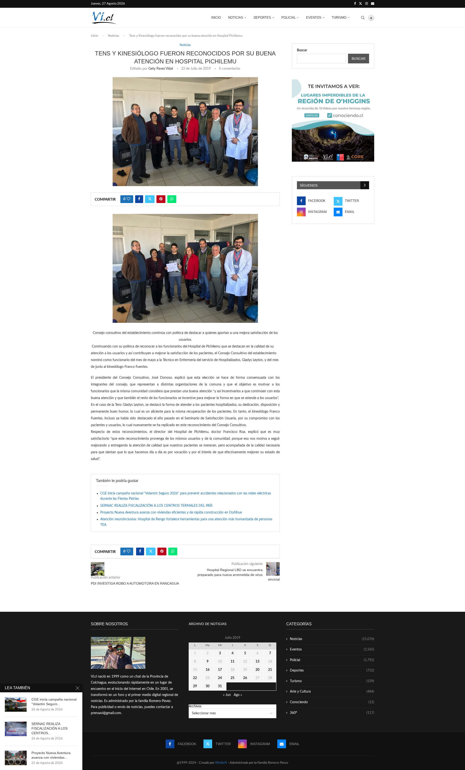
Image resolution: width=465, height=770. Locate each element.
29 (195, 686)
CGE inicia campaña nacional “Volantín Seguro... (54, 701)
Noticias (235, 17)
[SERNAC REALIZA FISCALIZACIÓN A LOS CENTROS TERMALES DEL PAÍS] (16, 729)
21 (270, 670)
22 (195, 678)
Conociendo (332, 702)
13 (257, 661)
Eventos (313, 17)
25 (232, 678)
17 (220, 670)
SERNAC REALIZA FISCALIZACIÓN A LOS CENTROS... (49, 728)
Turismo (339, 17)
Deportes (262, 17)
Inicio (216, 17)
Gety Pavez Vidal (160, 68)
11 (232, 661)
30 (207, 686)
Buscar (302, 50)
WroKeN (221, 762)
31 (220, 686)
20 (257, 670)
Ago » (238, 695)
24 (220, 678)
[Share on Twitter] (150, 199)
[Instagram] (366, 4)
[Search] (362, 17)
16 (207, 670)
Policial (288, 17)
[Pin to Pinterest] (160, 199)
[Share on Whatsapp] (171, 199)
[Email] (372, 4)
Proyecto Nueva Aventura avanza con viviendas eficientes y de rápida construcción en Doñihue (171, 512)
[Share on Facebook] (139, 199)
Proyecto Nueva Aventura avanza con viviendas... (50, 755)
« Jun (227, 695)
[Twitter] (360, 4)
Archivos (195, 706)
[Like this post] (128, 199)
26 (245, 678)
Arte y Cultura (332, 691)
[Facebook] (355, 4)
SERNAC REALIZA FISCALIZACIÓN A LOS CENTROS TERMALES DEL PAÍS (156, 505)
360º (332, 713)
